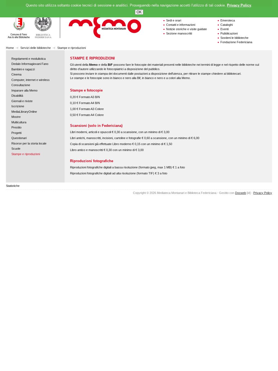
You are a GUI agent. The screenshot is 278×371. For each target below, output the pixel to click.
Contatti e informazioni (180, 24)
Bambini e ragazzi (23, 69)
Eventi (224, 29)
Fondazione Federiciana (236, 42)
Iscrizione (17, 106)
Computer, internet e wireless (30, 79)
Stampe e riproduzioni (71, 47)
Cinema (16, 74)
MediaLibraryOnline (24, 111)
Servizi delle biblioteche (35, 47)
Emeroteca (227, 20)
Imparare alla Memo (24, 90)
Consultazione (20, 85)
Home (10, 47)
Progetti (16, 132)
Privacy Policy (262, 192)
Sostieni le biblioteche (234, 37)
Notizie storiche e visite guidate (186, 29)
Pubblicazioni (229, 33)
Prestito (16, 127)
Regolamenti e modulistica (28, 58)
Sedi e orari (173, 20)
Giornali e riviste (22, 101)
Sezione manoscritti (179, 33)
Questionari (19, 138)
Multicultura (18, 122)
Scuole (15, 148)
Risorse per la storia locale (28, 143)
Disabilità (17, 95)
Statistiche (13, 185)
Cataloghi (226, 24)
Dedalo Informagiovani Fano (29, 63)
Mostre (16, 116)
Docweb (240, 192)
